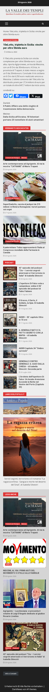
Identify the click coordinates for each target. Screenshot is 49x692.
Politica (8, 564)
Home (6, 31)
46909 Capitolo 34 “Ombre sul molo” (10, 351)
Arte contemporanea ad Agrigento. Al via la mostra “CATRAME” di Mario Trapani (24, 146)
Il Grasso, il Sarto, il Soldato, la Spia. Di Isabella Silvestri (10, 304)
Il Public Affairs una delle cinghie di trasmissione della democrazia (20, 106)
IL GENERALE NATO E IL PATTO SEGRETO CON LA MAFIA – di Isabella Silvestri (10, 336)
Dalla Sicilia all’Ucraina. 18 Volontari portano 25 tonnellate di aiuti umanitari (23, 116)
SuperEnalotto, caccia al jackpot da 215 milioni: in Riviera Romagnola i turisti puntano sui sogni (24, 187)
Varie (8, 605)
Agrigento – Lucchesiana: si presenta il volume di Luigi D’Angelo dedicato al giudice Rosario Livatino (24, 593)
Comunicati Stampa (11, 40)
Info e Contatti (10, 673)
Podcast (16, 648)
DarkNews (17, 689)
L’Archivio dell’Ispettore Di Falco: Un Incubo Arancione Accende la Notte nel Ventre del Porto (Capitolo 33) (10, 382)
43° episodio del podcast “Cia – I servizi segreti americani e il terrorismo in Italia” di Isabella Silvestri (10, 273)
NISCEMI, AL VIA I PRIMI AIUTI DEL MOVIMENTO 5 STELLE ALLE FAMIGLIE (24, 553)
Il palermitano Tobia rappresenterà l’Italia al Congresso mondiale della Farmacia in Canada (24, 230)
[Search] (43, 23)
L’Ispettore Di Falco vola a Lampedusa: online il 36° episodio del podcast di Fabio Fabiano (10, 289)
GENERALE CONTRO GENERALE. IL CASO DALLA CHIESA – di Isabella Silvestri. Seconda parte (10, 367)
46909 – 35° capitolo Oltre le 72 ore (10, 320)
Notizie (24, 158)
